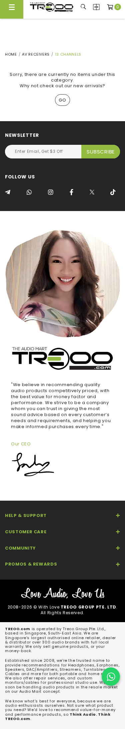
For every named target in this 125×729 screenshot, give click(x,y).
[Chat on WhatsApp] (111, 676)
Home (11, 54)
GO (62, 100)
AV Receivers (36, 54)
